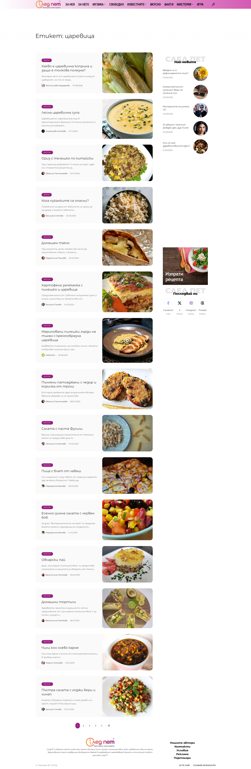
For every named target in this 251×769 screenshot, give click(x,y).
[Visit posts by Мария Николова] (43, 662)
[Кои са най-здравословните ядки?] (200, 146)
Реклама (182, 754)
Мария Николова (54, 663)
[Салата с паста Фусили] (127, 433)
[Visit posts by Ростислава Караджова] (43, 85)
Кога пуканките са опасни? (65, 201)
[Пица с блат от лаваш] (127, 475)
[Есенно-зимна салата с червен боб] (127, 520)
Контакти (182, 746)
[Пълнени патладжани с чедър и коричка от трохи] (127, 389)
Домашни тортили (59, 602)
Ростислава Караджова (58, 85)
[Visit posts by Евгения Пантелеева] (43, 173)
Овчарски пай (53, 560)
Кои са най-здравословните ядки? (176, 144)
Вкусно (47, 107)
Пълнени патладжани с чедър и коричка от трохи (69, 384)
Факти (47, 60)
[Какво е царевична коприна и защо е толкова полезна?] (127, 72)
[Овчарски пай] (127, 564)
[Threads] (202, 306)
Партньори (182, 758)
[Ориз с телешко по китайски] (127, 163)
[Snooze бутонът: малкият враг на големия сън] (200, 92)
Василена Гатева (54, 216)
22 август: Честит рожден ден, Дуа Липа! (176, 126)
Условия (182, 750)
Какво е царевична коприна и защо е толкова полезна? (67, 68)
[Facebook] (168, 306)
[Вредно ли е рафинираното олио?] (200, 74)
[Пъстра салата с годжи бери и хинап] (127, 696)
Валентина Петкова (56, 575)
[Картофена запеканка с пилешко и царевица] (127, 291)
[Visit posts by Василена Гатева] (43, 215)
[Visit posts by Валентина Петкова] (43, 574)
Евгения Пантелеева (56, 173)
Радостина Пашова (56, 258)
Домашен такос (56, 243)
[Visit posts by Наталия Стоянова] (43, 443)
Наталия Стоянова (56, 444)
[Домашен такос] (127, 247)
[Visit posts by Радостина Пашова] (43, 258)
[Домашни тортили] (127, 608)
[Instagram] (191, 306)
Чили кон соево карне (60, 648)
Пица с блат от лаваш (61, 471)
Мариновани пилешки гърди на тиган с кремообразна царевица (69, 336)
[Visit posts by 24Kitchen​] (43, 355)
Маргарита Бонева (56, 486)
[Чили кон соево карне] (127, 652)
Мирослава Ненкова (56, 131)
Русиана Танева (53, 304)
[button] (213, 4)
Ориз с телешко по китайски (67, 158)
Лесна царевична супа (60, 113)
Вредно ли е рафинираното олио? (176, 72)
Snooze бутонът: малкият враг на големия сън (173, 89)
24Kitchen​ (50, 355)
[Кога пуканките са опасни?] (127, 205)
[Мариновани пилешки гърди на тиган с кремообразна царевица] (127, 340)
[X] (179, 306)
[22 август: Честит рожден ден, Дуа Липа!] (200, 128)
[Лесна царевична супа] (127, 119)
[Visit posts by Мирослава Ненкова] (43, 131)
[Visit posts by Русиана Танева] (43, 304)
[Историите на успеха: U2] (200, 110)
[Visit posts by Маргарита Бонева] (43, 486)
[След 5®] (48, 4)
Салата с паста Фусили (62, 429)
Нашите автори (182, 742)
